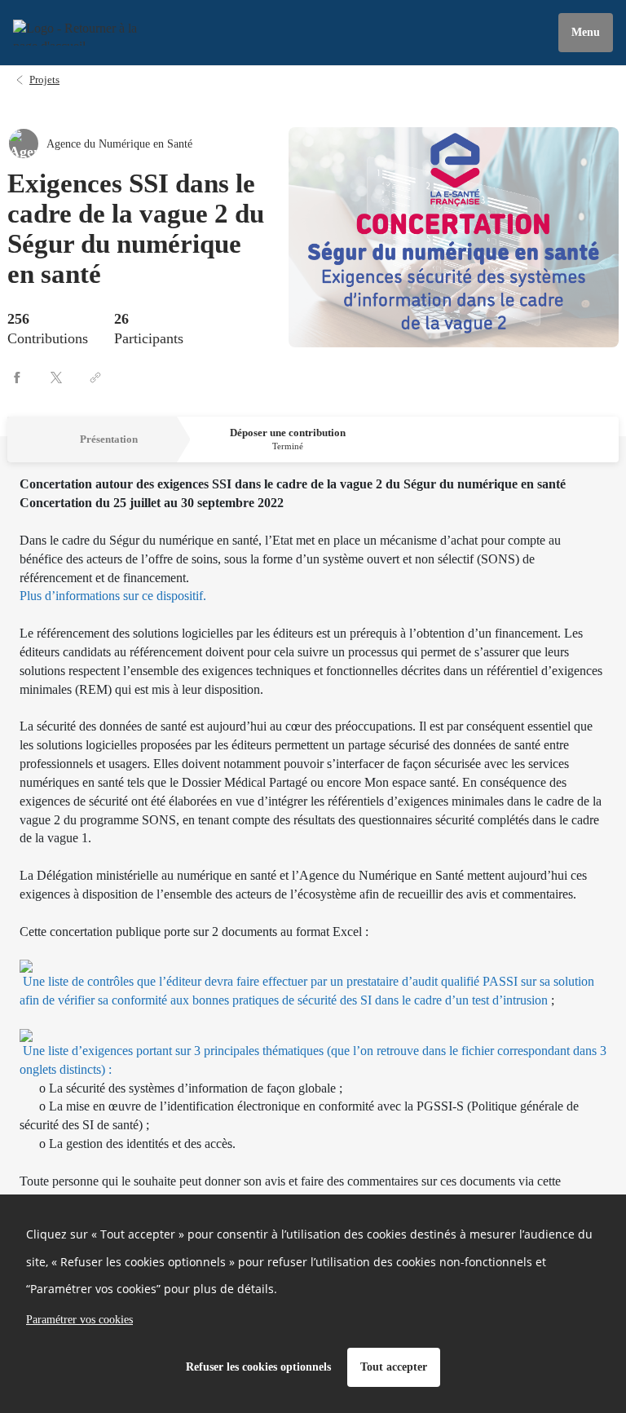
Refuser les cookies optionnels (258, 1367)
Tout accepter (393, 1367)
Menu (585, 32)
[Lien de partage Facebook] (17, 377)
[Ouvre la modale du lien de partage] (95, 377)
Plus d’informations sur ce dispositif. (113, 596)
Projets (44, 79)
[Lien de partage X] (56, 377)
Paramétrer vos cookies (79, 1320)
